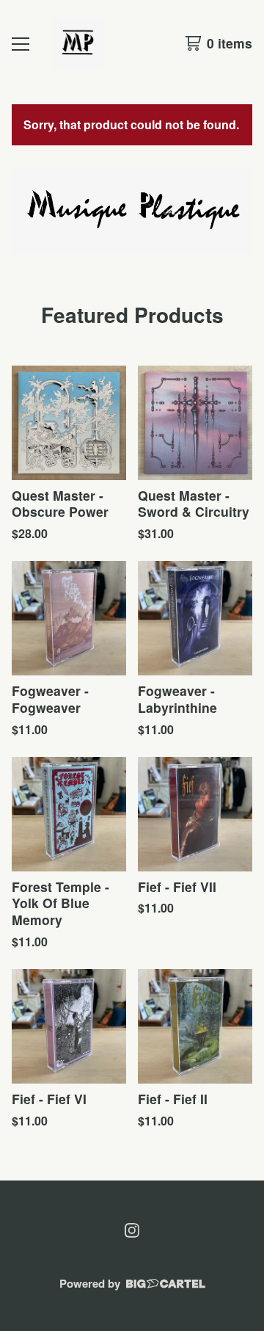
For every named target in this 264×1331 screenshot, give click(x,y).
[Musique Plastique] (78, 43)
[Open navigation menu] (20, 43)
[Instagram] (132, 1230)
